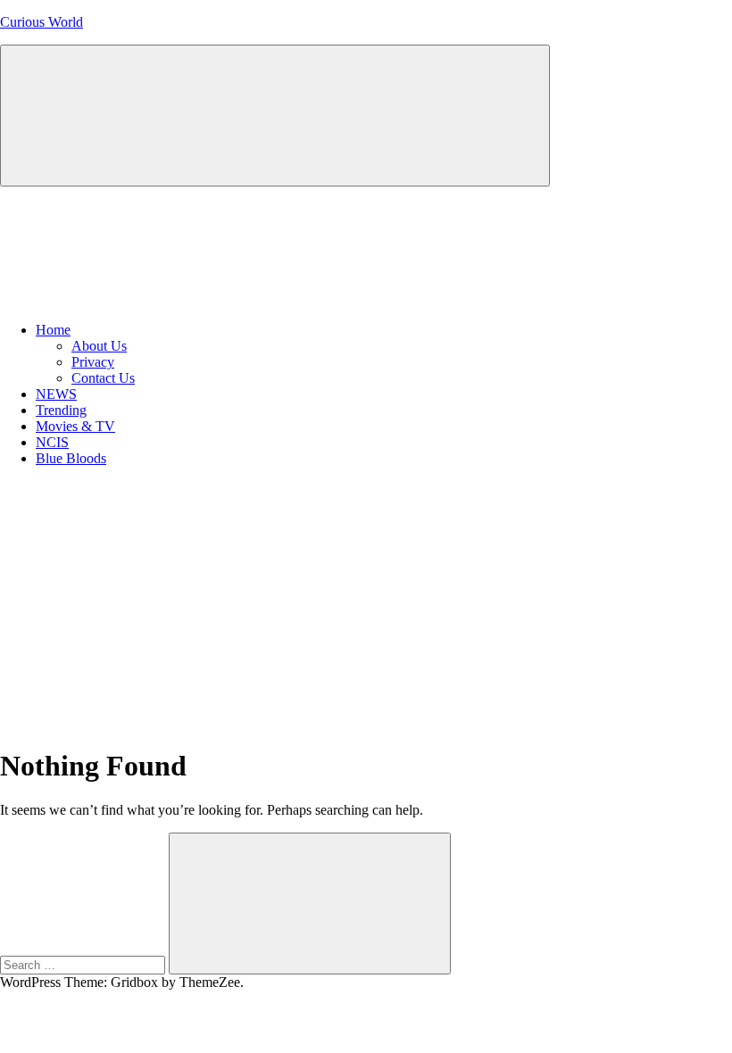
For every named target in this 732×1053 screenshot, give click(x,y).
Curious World (41, 21)
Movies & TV (75, 426)
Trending (61, 410)
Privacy (92, 361)
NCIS (52, 442)
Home (53, 329)
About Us (99, 345)
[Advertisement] (366, 606)
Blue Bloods (71, 458)
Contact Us (103, 378)
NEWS (56, 394)
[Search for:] (84, 964)
